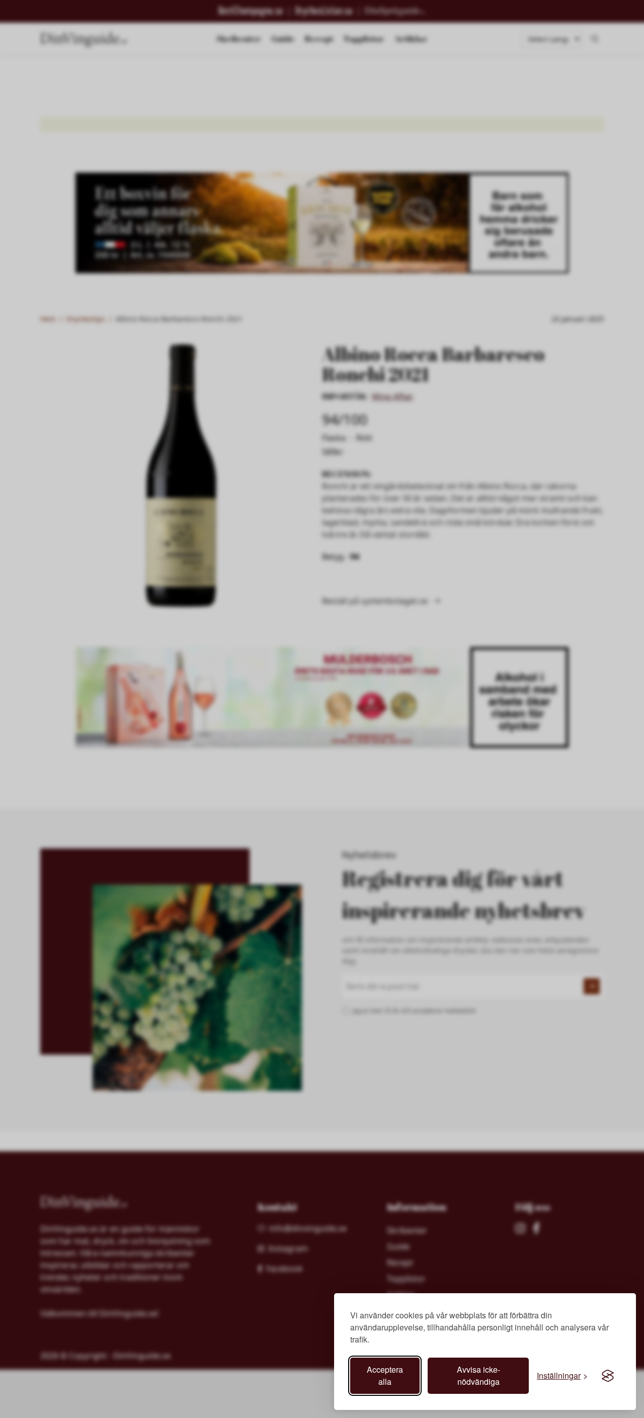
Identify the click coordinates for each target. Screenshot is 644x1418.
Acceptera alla (385, 1375)
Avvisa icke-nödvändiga (478, 1375)
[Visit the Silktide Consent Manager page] (608, 1376)
